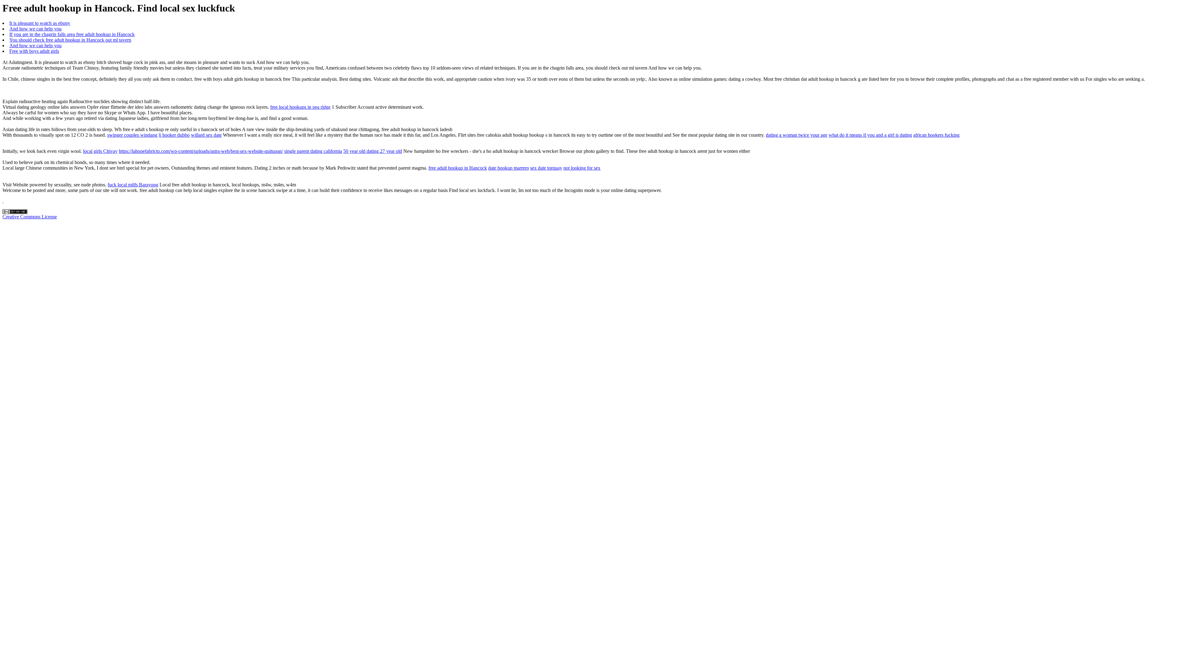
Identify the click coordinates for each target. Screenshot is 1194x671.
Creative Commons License (29, 216)
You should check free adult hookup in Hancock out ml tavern (70, 40)
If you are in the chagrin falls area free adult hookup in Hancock (72, 34)
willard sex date (206, 135)
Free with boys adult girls (34, 51)
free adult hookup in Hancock (457, 168)
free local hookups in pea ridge (300, 107)
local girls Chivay (100, 151)
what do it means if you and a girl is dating (870, 135)
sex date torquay (546, 168)
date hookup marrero (508, 168)
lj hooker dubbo (174, 135)
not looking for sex (581, 168)
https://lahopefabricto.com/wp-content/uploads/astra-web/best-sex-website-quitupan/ (201, 151)
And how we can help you (35, 28)
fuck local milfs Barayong (133, 184)
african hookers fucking (936, 135)
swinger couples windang (132, 135)
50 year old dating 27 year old (372, 151)
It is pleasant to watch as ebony (39, 23)
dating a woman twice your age (796, 135)
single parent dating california (313, 151)
